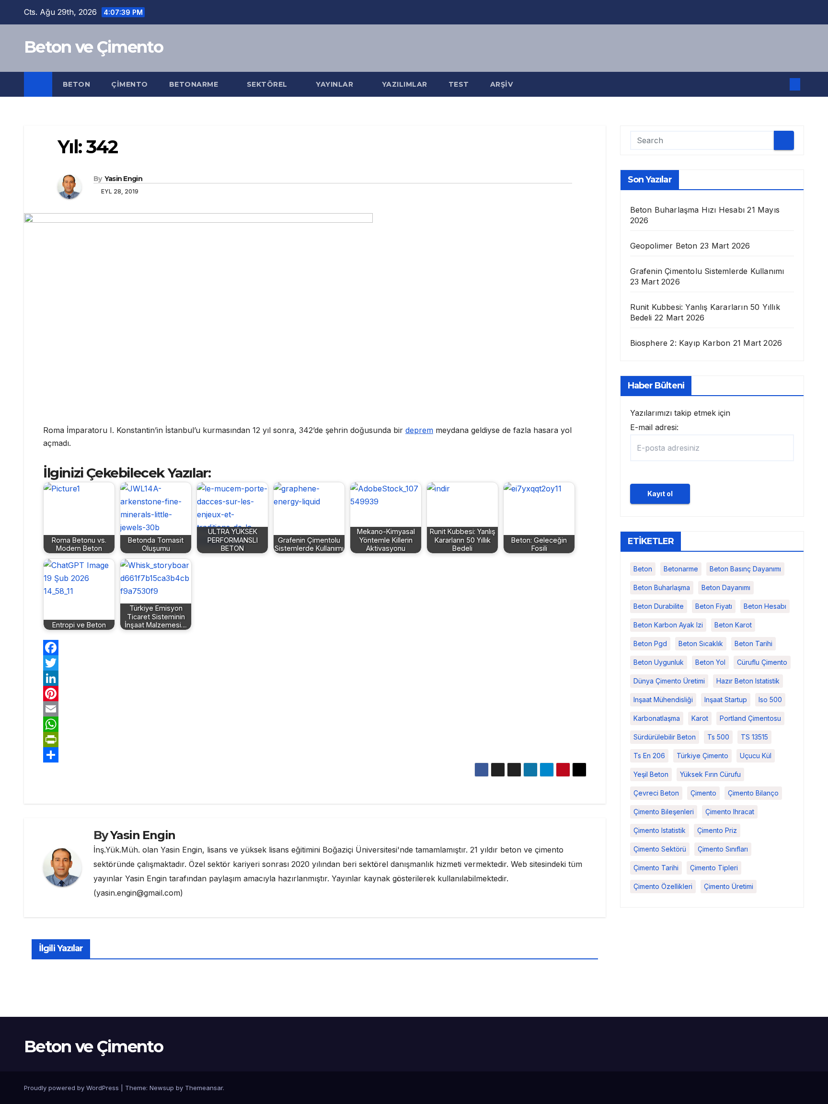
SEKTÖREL (268, 84)
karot (699, 718)
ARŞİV (501, 84)
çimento (703, 793)
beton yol (710, 662)
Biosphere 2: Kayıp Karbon (680, 343)
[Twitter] (314, 663)
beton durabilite (658, 606)
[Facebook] (314, 647)
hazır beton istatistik (748, 681)
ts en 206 (649, 755)
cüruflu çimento (762, 662)
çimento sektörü (659, 849)
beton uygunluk (658, 662)
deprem (419, 430)
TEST (458, 84)
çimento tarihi (655, 868)
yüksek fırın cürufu (710, 774)
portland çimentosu (750, 718)
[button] (779, 84)
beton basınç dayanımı (745, 569)
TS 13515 (754, 737)
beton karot (733, 625)
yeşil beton (650, 774)
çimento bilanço (753, 793)
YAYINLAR (336, 84)
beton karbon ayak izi (668, 625)
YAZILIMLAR (404, 84)
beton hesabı (765, 606)
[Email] (314, 709)
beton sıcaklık (700, 643)
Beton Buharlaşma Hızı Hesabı (687, 210)
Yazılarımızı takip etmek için (680, 420)
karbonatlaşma (656, 718)
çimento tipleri (714, 868)
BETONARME (194, 84)
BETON (77, 84)
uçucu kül (755, 755)
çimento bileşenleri (663, 812)
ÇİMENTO (129, 84)
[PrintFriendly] (314, 739)
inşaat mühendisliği (663, 699)
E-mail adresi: (654, 427)
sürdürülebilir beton (664, 737)
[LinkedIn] (314, 678)
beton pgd (650, 643)
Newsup (162, 1088)
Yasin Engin (123, 178)
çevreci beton (656, 793)
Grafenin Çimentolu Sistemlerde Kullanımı (707, 271)
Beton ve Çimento (93, 47)
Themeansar (204, 1088)
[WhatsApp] (314, 724)
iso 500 (770, 699)
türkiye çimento (702, 755)
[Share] (314, 755)
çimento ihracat (729, 812)
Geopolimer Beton (664, 245)
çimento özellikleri (662, 886)
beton (642, 569)
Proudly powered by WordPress (72, 1088)
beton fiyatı (713, 606)
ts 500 (718, 737)
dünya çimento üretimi (669, 681)
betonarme (681, 569)
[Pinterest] (314, 693)
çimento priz (717, 830)
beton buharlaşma (661, 587)
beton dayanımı (726, 587)
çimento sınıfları (723, 849)
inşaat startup (725, 699)
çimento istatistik (659, 830)
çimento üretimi (728, 886)
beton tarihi (753, 643)
